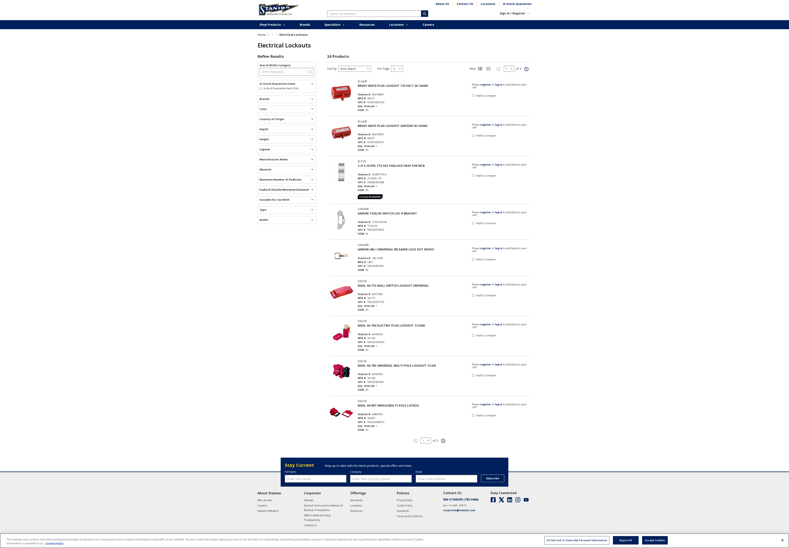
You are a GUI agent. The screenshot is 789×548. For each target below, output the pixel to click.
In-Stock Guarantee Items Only (281, 88)
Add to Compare (486, 95)
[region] (394, 540)
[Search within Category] (310, 71)
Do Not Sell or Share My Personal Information (577, 540)
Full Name (290, 471)
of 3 (518, 69)
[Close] (782, 540)
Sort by (332, 69)
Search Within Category (275, 65)
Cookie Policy (54, 543)
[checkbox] (261, 88)
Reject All (625, 540)
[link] (272, 35)
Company (355, 471)
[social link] (493, 499)
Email (419, 471)
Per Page (383, 69)
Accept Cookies (655, 540)
